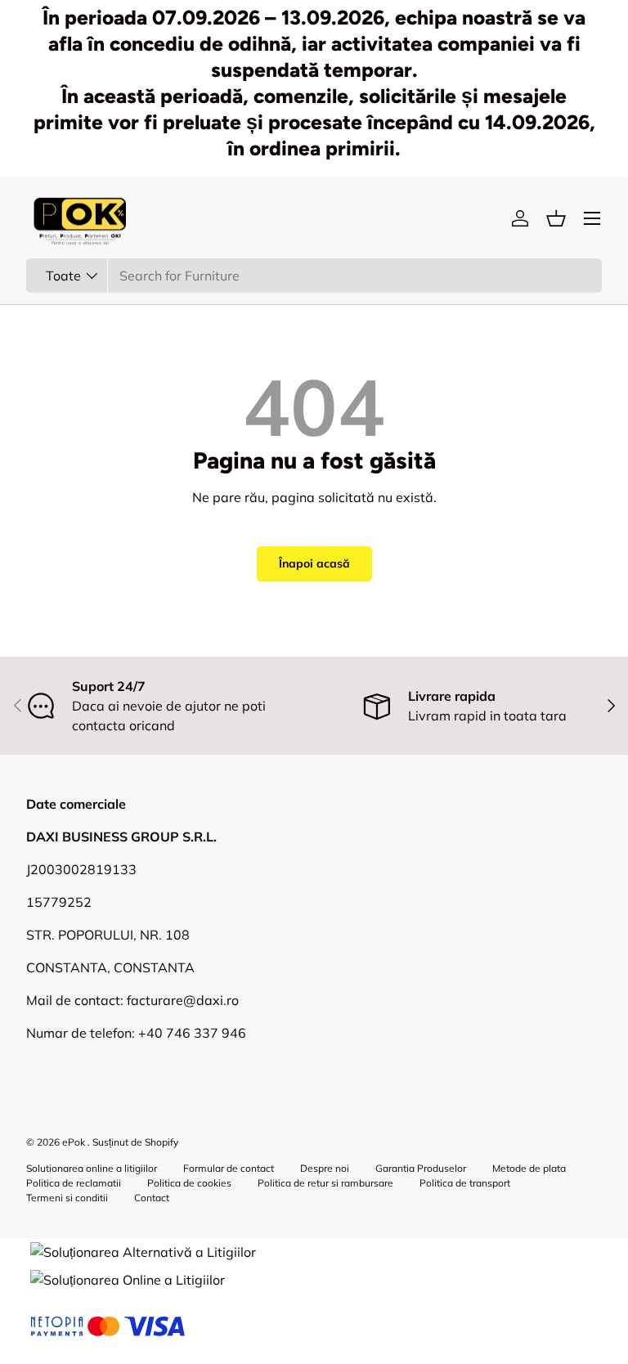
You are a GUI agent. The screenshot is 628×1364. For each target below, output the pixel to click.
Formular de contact (228, 1168)
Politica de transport (464, 1183)
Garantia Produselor (420, 1168)
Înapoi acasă (314, 563)
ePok (73, 1142)
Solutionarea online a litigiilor (91, 1168)
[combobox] (314, 275)
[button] (556, 218)
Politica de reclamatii (73, 1183)
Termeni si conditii (67, 1197)
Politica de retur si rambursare (325, 1183)
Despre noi (324, 1168)
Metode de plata (529, 1168)
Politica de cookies (189, 1183)
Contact (151, 1197)
